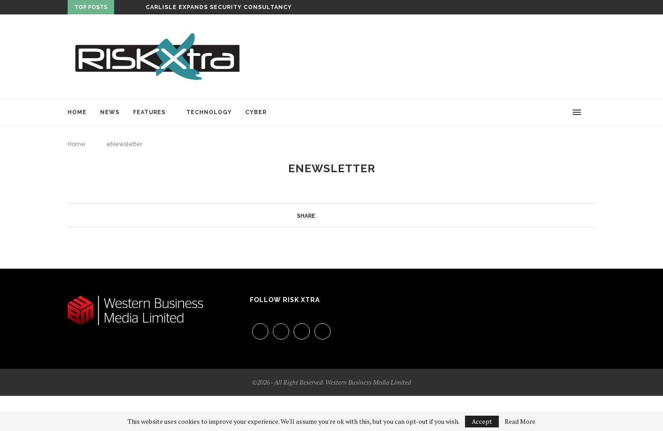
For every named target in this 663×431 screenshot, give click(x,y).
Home (77, 112)
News (110, 112)
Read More (520, 421)
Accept (482, 421)
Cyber (256, 112)
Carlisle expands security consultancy (219, 7)
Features (149, 112)
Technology (209, 112)
